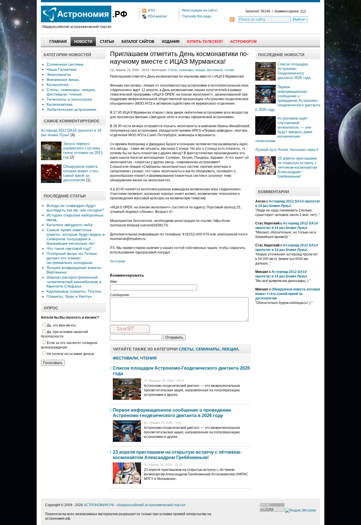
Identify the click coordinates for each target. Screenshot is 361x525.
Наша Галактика (61, 69)
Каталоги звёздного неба (70, 224)
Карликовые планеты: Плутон (74, 291)
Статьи (107, 41)
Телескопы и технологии (69, 99)
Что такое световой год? (69, 248)
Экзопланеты (59, 74)
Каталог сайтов (138, 41)
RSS (151, 10)
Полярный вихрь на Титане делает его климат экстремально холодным (72, 258)
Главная (58, 41)
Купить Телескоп (205, 41)
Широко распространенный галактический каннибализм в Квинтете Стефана (74, 281)
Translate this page (196, 16)
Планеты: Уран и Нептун (69, 296)
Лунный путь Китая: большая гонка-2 (286, 149)
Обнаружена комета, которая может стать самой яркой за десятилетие (81, 173)
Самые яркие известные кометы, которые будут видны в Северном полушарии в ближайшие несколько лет (76, 237)
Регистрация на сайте (199, 10)
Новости (83, 41)
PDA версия (157, 16)
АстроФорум (243, 41)
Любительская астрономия (71, 109)
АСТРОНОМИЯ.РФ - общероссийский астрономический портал (134, 505)
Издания (170, 41)
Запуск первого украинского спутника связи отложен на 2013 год (82, 150)
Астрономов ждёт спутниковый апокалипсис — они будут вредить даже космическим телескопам (283, 129)
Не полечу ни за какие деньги (70, 354)
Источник (117, 261)
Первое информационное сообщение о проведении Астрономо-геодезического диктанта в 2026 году (287, 98)
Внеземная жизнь (63, 79)
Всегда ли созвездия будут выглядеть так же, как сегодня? (75, 207)
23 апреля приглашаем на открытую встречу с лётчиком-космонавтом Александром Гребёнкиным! (297, 167)
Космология (58, 84)
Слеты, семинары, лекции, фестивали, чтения (71, 91)
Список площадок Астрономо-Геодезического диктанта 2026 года (294, 71)
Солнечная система (65, 64)
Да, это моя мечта (61, 325)
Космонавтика (59, 104)
